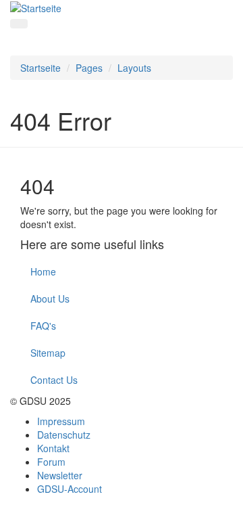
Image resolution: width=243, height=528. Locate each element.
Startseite (40, 67)
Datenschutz (63, 434)
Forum (51, 461)
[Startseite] (35, 7)
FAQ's (43, 325)
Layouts (134, 67)
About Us (50, 298)
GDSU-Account (69, 489)
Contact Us (54, 380)
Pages (89, 67)
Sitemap (47, 352)
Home (43, 271)
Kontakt (53, 448)
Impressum (61, 421)
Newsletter (59, 475)
